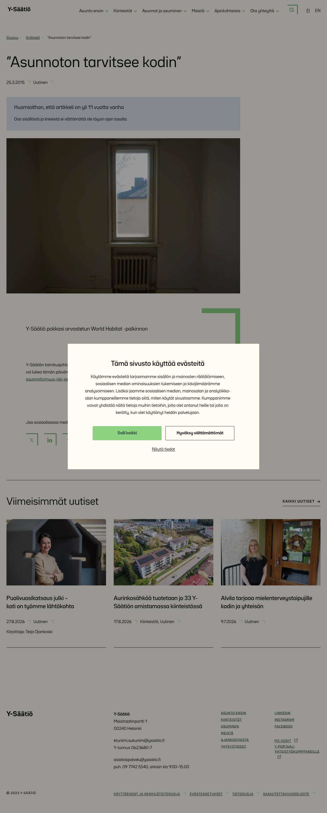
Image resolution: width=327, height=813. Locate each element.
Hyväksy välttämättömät (200, 433)
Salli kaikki (127, 433)
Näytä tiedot (163, 449)
